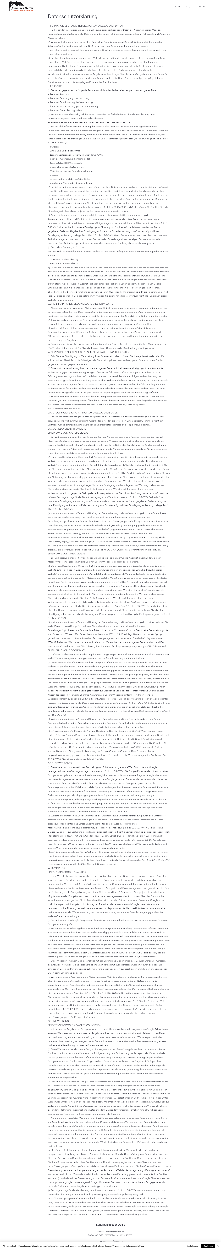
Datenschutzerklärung (135, 1246)
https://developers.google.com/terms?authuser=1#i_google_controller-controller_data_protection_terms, (102, 851)
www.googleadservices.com (127, 1162)
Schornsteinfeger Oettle (110, 1224)
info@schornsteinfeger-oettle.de (123, 46)
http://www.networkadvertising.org (78, 1202)
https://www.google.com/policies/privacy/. (70, 799)
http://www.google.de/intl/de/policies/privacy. (132, 521)
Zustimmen (208, 1246)
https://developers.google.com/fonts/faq (86, 795)
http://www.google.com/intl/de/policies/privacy (113, 1194)
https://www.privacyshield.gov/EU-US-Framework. (87, 541)
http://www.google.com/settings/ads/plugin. (76, 1182)
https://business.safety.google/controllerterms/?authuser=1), (79, 860)
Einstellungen (192, 1246)
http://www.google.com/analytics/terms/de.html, (127, 1009)
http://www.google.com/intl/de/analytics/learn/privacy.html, (92, 1013)
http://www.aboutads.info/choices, (86, 1174)
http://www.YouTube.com (61, 440)
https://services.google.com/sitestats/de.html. (71, 1198)
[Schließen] (217, 1246)
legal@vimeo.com (137, 634)
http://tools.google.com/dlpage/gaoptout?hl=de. (85, 948)
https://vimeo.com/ (58, 561)
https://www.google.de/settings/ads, (67, 1166)
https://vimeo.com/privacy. (121, 630)
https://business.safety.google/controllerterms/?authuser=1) (137, 545)
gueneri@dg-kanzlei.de (106, 50)
